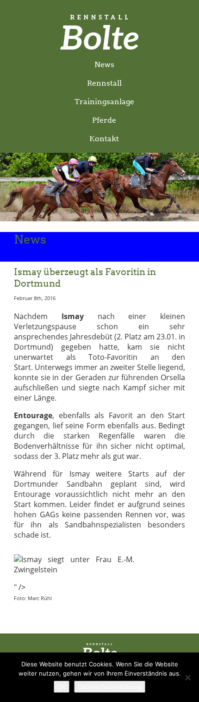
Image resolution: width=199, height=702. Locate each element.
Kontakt (104, 138)
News (104, 64)
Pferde (104, 120)
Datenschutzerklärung (110, 686)
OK (61, 686)
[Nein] (187, 677)
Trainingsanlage (104, 101)
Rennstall (104, 83)
